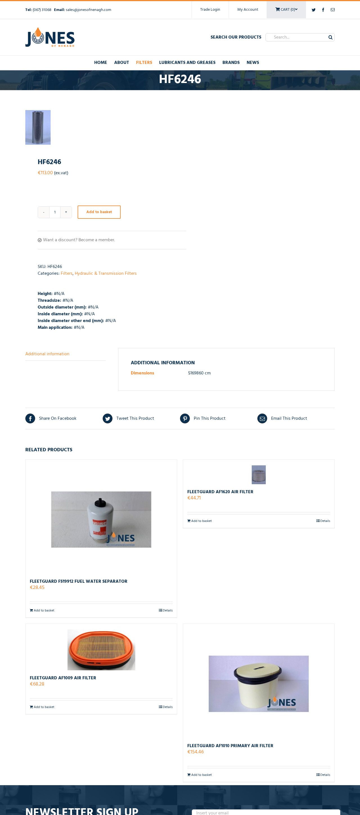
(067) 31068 (42, 10)
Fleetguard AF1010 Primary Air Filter (230, 746)
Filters (67, 273)
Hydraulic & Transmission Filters (106, 273)
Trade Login (210, 9)
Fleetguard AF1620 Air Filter (220, 492)
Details (168, 610)
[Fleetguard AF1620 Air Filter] (258, 472)
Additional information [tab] (47, 354)
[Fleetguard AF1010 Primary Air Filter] (258, 681)
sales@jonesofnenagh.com (88, 10)
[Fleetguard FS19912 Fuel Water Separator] (101, 517)
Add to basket (99, 212)
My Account (247, 9)
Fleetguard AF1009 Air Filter (63, 678)
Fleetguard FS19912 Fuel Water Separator (78, 581)
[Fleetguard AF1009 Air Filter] (101, 647)
